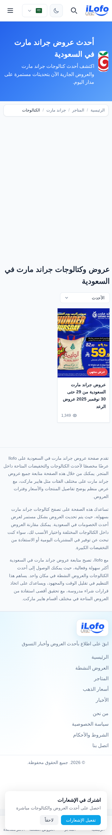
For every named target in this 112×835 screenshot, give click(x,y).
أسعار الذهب (96, 689)
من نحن (101, 713)
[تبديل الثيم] (56, 10)
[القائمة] (10, 10)
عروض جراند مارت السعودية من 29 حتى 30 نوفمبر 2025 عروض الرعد (84, 395)
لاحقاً (49, 820)
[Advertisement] (56, 182)
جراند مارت (56, 110)
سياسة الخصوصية (90, 724)
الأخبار (102, 700)
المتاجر (78, 110)
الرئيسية (98, 110)
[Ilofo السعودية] (92, 627)
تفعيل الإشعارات (81, 820)
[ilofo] (97, 10)
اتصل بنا (100, 745)
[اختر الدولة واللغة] (34, 10)
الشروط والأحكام (91, 735)
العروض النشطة (92, 668)
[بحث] (74, 10)
